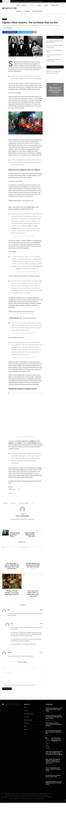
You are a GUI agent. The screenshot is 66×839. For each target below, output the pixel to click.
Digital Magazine (37, 11)
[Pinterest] (3, 47)
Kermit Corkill (49, 50)
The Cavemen (21, 441)
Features (27, 11)
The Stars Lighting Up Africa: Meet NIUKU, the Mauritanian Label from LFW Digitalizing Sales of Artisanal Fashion (27, 1)
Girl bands (13, 503)
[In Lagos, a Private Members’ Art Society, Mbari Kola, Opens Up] (11, 581)
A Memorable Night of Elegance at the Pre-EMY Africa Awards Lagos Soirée (29, 534)
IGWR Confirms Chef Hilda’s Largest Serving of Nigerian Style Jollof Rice (54, 724)
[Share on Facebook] (3, 40)
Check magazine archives (28, 713)
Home (18, 5)
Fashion (24, 5)
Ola (12, 623)
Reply (41, 609)
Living (39, 5)
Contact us (26, 710)
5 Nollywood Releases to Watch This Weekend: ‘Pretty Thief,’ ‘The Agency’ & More (54, 717)
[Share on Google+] (39, 503)
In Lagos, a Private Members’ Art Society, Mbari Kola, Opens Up (12, 592)
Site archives (26, 723)
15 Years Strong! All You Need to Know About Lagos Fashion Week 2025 (54, 732)
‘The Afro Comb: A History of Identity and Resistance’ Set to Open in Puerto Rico (12, 565)
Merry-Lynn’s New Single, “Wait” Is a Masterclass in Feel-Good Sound (33, 593)
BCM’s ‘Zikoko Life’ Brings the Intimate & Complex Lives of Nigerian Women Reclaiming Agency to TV (53, 761)
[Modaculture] (9, 8)
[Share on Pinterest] (42, 503)
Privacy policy (26, 716)
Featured (5, 503)
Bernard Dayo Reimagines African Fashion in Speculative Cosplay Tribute (54, 709)
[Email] (3, 54)
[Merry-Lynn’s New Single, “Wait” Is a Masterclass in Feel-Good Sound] (33, 581)
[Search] (63, 11)
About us (25, 707)
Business (19, 11)
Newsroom (26, 729)
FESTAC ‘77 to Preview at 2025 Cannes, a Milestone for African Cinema (53, 769)
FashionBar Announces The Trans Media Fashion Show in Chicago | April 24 (54, 783)
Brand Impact (55, 5)
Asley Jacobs (48, 54)
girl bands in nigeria (23, 503)
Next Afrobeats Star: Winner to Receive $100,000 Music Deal (56, 739)
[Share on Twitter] (3, 44)
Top (65, 800)
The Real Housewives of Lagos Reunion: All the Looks (53, 776)
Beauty (46, 5)
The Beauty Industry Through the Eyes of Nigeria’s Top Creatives (15, 534)
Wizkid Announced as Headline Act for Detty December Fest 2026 (33, 565)
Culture (32, 5)
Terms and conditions (28, 720)
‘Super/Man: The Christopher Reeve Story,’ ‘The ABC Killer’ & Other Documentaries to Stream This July (54, 753)
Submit (25, 726)
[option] (55, 84)
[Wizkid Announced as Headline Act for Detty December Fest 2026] (33, 553)
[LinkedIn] (3, 50)
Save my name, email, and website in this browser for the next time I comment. (19, 685)
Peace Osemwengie (7, 27)
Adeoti (9, 652)
